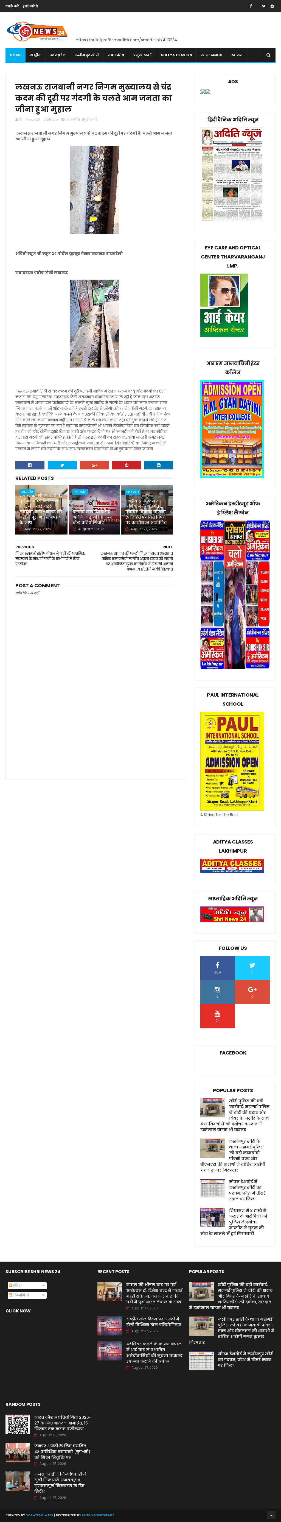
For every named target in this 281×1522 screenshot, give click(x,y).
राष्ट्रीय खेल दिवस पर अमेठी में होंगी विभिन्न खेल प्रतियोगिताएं (92, 517)
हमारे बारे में (30, 6)
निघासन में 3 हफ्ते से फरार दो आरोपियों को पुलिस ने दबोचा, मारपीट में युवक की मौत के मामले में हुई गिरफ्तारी (233, 1222)
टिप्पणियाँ (20, 1295)
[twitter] (263, 6)
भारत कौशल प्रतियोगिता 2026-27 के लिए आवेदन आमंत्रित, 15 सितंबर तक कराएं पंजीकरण (62, 1423)
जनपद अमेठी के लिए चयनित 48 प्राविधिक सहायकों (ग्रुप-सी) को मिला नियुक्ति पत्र (62, 1451)
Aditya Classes (176, 55)
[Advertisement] (94, 726)
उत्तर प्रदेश (58, 55)
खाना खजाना (211, 55)
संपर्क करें (12, 6)
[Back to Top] (271, 1515)
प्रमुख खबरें (142, 55)
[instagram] (272, 6)
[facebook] (251, 6)
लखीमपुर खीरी (87, 55)
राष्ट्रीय (35, 55)
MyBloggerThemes (98, 1515)
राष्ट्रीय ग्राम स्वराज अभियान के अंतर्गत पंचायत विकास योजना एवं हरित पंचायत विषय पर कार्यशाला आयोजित (146, 511)
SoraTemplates (39, 1515)
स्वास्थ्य (237, 55)
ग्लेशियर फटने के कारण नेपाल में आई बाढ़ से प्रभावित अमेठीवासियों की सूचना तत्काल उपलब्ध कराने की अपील (154, 1352)
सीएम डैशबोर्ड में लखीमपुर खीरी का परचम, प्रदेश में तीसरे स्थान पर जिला (247, 1190)
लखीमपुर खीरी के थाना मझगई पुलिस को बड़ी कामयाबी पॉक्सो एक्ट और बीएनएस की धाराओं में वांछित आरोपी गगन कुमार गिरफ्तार (232, 1156)
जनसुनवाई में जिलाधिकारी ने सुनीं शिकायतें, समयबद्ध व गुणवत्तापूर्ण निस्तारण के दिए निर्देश (60, 1482)
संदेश (16, 1285)
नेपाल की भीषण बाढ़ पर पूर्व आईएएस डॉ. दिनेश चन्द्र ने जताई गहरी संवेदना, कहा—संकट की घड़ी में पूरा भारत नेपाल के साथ (41, 509)
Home (15, 55)
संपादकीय (116, 55)
